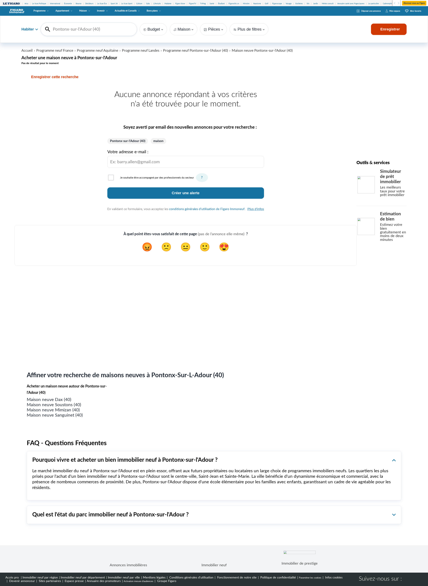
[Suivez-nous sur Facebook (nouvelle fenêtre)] (408, 579)
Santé (212, 4)
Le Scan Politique (39, 4)
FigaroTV (192, 4)
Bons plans (152, 11)
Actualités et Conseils (126, 11)
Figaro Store (180, 4)
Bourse (78, 4)
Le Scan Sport (126, 4)
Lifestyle (157, 4)
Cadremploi (387, 4)
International (55, 4)
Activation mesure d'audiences (138, 581)
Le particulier (373, 4)
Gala (148, 4)
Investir (101, 11)
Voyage (289, 4)
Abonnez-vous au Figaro (414, 3)
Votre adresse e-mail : (133, 157)
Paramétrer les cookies (310, 577)
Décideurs (89, 4)
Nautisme (257, 4)
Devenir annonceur (21, 581)
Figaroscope (277, 4)
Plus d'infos (255, 209)
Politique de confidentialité (277, 577)
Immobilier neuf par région (40, 577)
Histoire (246, 4)
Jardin (315, 4)
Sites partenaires (49, 581)
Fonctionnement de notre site (236, 577)
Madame (168, 4)
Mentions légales (154, 577)
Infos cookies (333, 577)
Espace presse (74, 581)
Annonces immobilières (128, 565)
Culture (139, 4)
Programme (39, 11)
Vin (308, 4)
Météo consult (328, 4)
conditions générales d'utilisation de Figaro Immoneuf (207, 209)
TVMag (203, 4)
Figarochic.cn (234, 4)
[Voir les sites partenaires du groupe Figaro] (11, 3)
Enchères (299, 4)
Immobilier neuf (214, 565)
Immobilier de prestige (300, 563)
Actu (26, 4)
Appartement (62, 11)
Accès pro (12, 577)
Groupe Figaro (166, 581)
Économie (68, 4)
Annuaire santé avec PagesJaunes (350, 4)
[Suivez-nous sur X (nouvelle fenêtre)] (418, 579)
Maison (83, 11)
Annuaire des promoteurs (104, 581)
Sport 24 (114, 4)
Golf (266, 4)
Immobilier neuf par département (83, 577)
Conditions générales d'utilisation (191, 577)
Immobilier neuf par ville (124, 577)
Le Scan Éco (102, 4)
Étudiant (221, 4)
